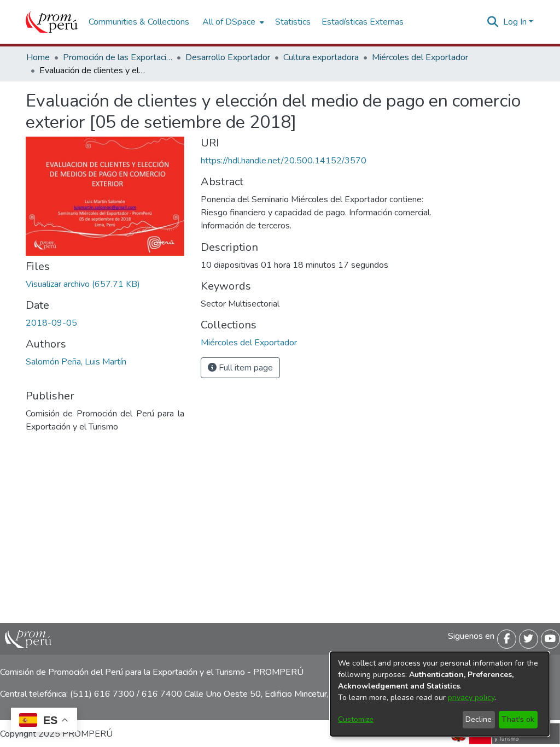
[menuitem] (232, 21)
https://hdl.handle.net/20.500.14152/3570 (283, 161)
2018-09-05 (51, 323)
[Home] (52, 22)
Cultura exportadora (321, 57)
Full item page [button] (245, 368)
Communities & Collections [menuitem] (139, 22)
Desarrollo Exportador (227, 57)
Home (38, 57)
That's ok (517, 719)
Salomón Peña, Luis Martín (76, 362)
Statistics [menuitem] (293, 22)
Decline (478, 719)
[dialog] (439, 694)
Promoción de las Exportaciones (117, 57)
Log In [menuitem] (515, 22)
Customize (356, 719)
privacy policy (471, 697)
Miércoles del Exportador (420, 57)
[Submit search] (493, 21)
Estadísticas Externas (363, 22)
